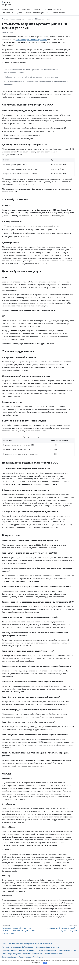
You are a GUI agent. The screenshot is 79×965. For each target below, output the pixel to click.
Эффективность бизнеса (30, 9)
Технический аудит (9, 957)
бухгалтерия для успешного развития (31, 39)
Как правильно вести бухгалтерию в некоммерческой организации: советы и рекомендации (19, 929)
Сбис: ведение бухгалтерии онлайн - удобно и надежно (61, 928)
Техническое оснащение (55, 13)
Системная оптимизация (34, 13)
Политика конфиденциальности (48, 947)
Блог (3, 944)
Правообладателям (9, 950)
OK (45, 962)
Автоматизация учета (10, 9)
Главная (5, 19)
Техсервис (40, 957)
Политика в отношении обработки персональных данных (30, 944)
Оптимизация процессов (12, 13)
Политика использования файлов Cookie (17, 947)
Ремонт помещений (26, 957)
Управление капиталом (51, 9)
